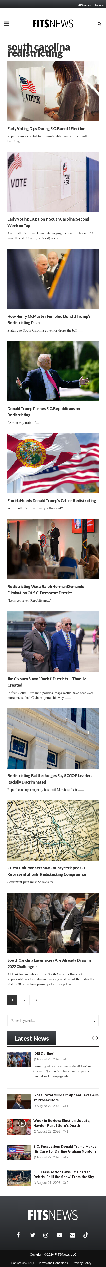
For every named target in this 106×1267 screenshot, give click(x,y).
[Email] (75, 1235)
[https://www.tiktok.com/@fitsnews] (86, 1235)
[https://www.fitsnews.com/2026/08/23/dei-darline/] (19, 1059)
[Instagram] (48, 1235)
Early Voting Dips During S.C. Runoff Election (46, 128)
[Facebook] (22, 1235)
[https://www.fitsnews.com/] (53, 1215)
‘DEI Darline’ (43, 1053)
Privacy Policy (82, 1263)
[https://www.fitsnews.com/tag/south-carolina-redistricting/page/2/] (37, 1000)
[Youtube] (62, 1235)
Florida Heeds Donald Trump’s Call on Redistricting (51, 500)
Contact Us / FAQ (22, 1263)
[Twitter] (35, 1235)
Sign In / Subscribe (92, 5)
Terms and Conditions (53, 1263)
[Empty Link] (93, 1037)
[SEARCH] (93, 1020)
